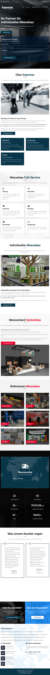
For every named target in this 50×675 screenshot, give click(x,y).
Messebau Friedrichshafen (41, 634)
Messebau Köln (17, 640)
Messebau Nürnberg (7, 631)
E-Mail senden (37, 617)
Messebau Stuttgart (28, 631)
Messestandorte (44, 7)
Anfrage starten (9, 57)
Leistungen (28, 7)
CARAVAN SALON (10, 646)
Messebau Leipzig (29, 634)
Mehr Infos (6, 32)
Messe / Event (5, 44)
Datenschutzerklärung (22, 671)
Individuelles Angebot (36, 7)
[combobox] (25, 47)
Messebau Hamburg (38, 640)
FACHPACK (8, 662)
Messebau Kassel (18, 637)
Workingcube (28, 673)
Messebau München (39, 631)
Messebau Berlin (17, 631)
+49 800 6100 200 (5, 1)
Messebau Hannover (28, 637)
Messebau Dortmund (40, 637)
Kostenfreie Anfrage (12, 617)
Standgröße (5, 50)
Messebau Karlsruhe (7, 637)
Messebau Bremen (27, 640)
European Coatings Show (11, 651)
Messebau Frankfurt (18, 634)
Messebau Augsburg (7, 634)
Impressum (30, 671)
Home (23, 7)
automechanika (9, 656)
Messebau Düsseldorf (7, 640)
